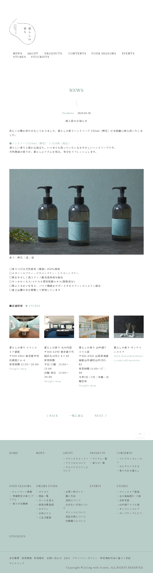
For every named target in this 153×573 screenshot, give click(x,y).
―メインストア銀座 (128, 491)
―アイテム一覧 (98, 458)
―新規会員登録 (45, 504)
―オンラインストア (128, 508)
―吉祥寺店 (123, 500)
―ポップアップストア (129, 513)
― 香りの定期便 (18, 503)
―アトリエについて (74, 462)
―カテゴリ (42, 491)
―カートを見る (45, 500)
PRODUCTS (97, 452)
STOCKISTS (17, 536)
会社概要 (14, 558)
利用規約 (39, 558)
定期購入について (74, 520)
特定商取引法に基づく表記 (115, 558)
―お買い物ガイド (73, 491)
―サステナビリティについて (75, 469)
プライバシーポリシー (85, 558)
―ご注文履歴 (43, 517)
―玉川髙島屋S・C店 (129, 495)
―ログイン (42, 508)
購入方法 (69, 495)
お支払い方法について (75, 506)
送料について (72, 500)
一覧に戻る (76, 415)
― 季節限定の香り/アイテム (21, 497)
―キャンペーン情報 (20, 491)
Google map (17, 368)
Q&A (67, 558)
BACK (53, 415)
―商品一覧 (42, 495)
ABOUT (68, 452)
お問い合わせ (54, 558)
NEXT (99, 415)
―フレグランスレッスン (129, 460)
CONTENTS (124, 452)
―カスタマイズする (128, 466)
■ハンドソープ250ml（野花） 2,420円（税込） (40, 143)
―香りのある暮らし (128, 470)
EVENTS (95, 486)
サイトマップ (16, 563)
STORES (122, 486)
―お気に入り (43, 513)
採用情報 (27, 558)
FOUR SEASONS (20, 486)
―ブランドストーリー (75, 458)
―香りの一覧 (97, 462)
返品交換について (74, 516)
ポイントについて (74, 512)
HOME (13, 452)
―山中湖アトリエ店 (128, 504)
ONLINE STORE (46, 486)
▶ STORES (33, 306)
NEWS (40, 452)
